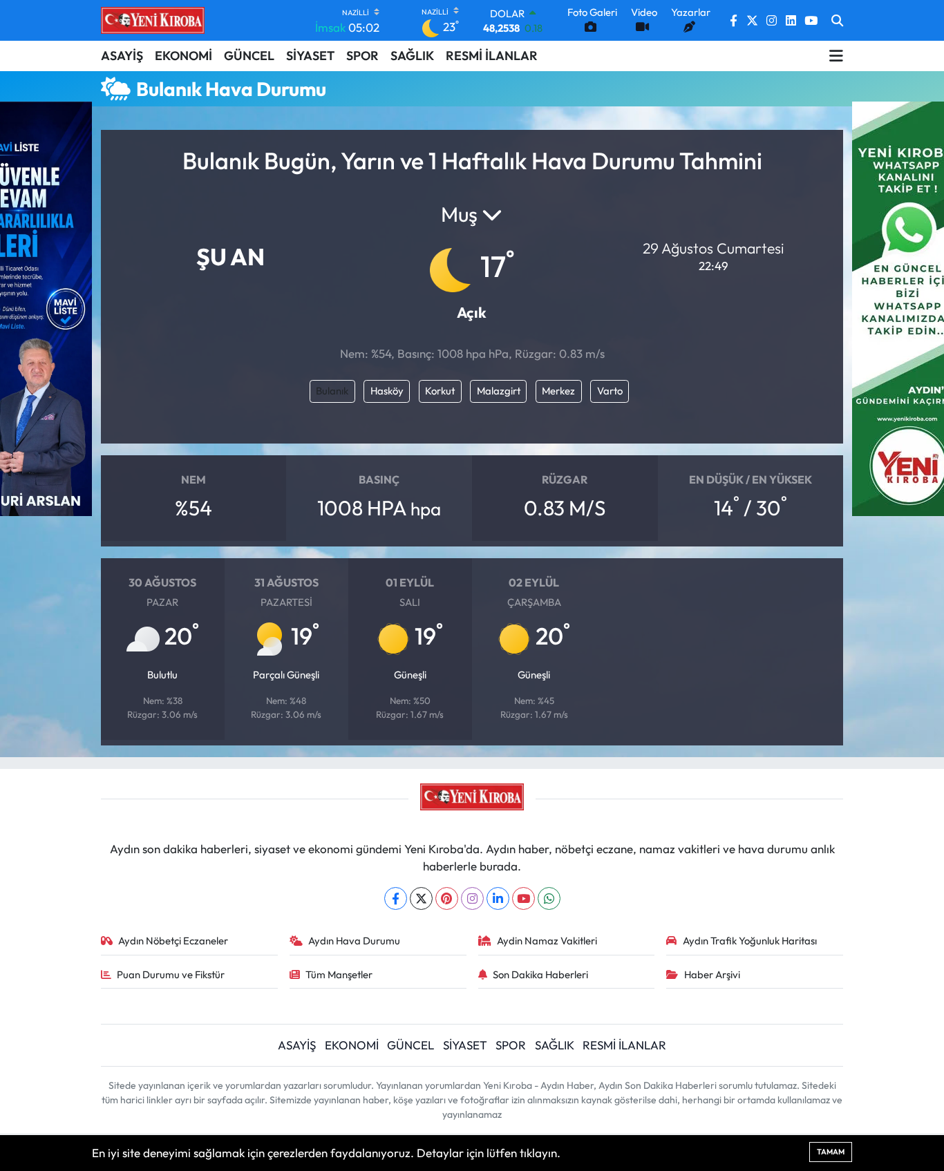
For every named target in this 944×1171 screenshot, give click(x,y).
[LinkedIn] (498, 898)
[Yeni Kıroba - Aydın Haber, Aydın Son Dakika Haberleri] (153, 20)
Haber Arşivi (712, 974)
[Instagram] (472, 898)
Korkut (440, 390)
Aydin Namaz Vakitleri (547, 940)
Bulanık (332, 390)
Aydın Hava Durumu (354, 940)
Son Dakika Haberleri (540, 974)
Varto (610, 390)
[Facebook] (395, 898)
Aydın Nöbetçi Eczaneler (173, 940)
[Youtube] (523, 898)
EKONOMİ (183, 56)
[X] (421, 898)
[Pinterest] (446, 898)
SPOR (362, 56)
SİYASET (310, 56)
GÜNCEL (249, 56)
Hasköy (387, 390)
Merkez (558, 390)
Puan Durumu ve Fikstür (171, 974)
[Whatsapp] (549, 898)
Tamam (830, 1151)
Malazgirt (498, 390)
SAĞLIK (412, 56)
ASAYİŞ (122, 56)
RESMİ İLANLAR (492, 56)
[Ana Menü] (836, 56)
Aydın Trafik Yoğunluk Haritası (750, 940)
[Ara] (837, 21)
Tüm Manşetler (338, 974)
